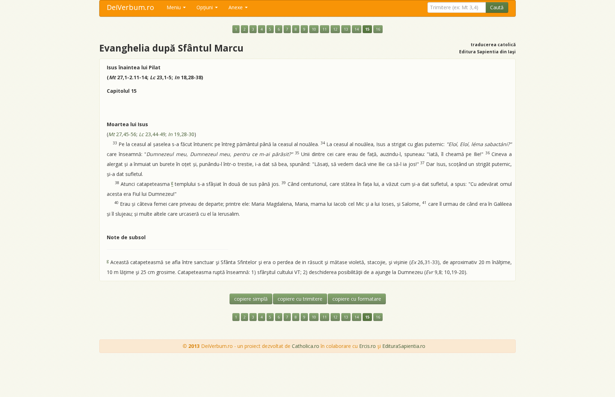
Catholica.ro (305, 346)
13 (346, 29)
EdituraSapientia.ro (403, 346)
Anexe (236, 7)
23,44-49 (152, 134)
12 (335, 29)
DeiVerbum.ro (130, 7)
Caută (497, 7)
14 (356, 29)
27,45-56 (122, 134)
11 (324, 29)
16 (378, 29)
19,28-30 (181, 134)
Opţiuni (205, 7)
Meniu (174, 7)
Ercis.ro (367, 346)
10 (314, 29)
